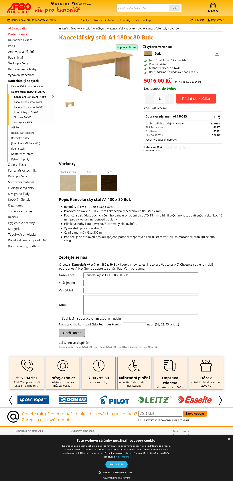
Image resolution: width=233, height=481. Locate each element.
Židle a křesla (17, 165)
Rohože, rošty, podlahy (24, 246)
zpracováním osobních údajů (101, 319)
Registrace (217, 20)
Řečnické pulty (20, 138)
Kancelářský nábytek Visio (27, 86)
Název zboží (67, 275)
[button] (116, 472)
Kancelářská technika (22, 170)
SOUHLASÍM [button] (116, 464)
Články (85, 20)
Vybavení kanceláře (21, 75)
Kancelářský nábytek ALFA (126, 28)
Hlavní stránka (67, 28)
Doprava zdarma (170, 380)
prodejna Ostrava (173, 123)
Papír (11, 46)
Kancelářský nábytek (93, 28)
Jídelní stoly (18, 148)
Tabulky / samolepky (22, 234)
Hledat (174, 8)
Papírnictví (15, 57)
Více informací (123, 456)
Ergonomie (15, 205)
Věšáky (15, 127)
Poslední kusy (17, 34)
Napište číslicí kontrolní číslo (78, 324)
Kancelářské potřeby (22, 69)
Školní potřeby (18, 63)
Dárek (206, 377)
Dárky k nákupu (20, 20)
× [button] (229, 439)
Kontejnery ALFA (23, 122)
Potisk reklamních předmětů (27, 240)
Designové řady (18, 194)
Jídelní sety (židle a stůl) (25, 143)
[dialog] (116, 458)
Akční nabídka (17, 28)
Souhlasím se (166, 420)
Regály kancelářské (22, 132)
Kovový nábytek (19, 200)
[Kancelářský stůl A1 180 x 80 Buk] (99, 72)
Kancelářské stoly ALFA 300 (28, 107)
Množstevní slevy (45, 20)
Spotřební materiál (21, 182)
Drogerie (14, 229)
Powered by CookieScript (116, 478)
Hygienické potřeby (21, 223)
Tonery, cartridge (20, 211)
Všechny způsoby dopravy (161, 139)
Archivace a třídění (21, 52)
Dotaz (63, 305)
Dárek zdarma (157, 72)
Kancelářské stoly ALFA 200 (28, 102)
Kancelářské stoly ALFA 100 (162, 28)
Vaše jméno (67, 283)
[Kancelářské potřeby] (27, 9)
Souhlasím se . (92, 319)
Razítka (13, 217)
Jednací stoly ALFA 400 (26, 112)
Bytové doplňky (20, 159)
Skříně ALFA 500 (22, 117)
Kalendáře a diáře (20, 40)
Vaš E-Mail (66, 290)
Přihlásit (199, 20)
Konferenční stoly (22, 154)
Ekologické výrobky (21, 188)
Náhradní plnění (134, 377)
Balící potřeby (17, 176)
